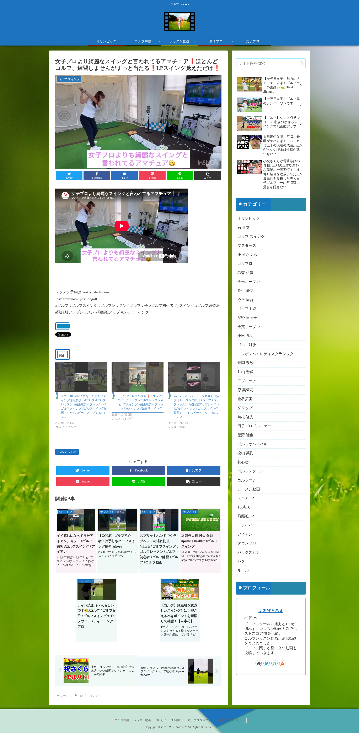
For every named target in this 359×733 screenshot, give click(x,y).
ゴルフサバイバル (252, 444)
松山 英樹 (245, 453)
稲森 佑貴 (245, 273)
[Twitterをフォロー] (266, 663)
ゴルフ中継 (246, 309)
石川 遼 (243, 228)
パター (243, 561)
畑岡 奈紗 (245, 363)
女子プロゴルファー (201, 720)
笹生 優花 (245, 291)
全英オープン (248, 327)
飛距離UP (245, 516)
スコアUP (245, 498)
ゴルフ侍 (244, 264)
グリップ (244, 408)
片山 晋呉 (245, 372)
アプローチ (246, 381)
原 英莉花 (245, 390)
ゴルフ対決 (246, 345)
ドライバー (246, 525)
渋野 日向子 (247, 318)
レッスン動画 (248, 489)
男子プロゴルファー (254, 426)
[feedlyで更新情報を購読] (274, 663)
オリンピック (248, 218)
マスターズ (246, 245)
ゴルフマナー (248, 480)
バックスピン (248, 552)
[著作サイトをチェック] (259, 663)
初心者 (243, 462)
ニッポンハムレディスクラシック (265, 354)
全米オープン (248, 282)
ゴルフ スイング (68, 451)
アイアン (244, 534)
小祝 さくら (247, 255)
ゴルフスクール (250, 471)
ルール (243, 570)
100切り (244, 507)
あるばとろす (270, 610)
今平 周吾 (245, 300)
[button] (207, 175)
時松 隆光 (245, 417)
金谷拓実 (244, 399)
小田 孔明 (245, 336)
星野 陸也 (245, 435)
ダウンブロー (248, 543)
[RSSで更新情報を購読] (282, 663)
